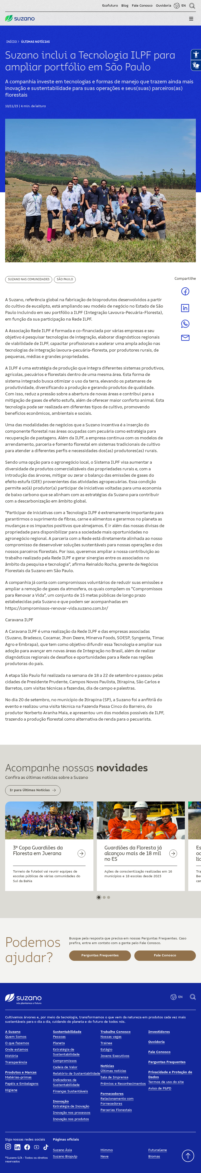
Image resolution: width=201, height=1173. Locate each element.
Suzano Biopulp (65, 1156)
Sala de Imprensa (114, 1077)
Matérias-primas (18, 1077)
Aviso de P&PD (159, 1088)
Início (11, 41)
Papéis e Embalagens (21, 1083)
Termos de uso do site (166, 1082)
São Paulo (65, 279)
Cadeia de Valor (65, 1067)
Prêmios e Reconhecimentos (123, 1083)
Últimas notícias (113, 1071)
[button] (191, 18)
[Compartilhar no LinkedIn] (185, 312)
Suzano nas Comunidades (29, 279)
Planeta (59, 1043)
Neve (104, 1156)
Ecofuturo (110, 5)
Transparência (16, 1062)
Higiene (11, 1090)
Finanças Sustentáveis (70, 1091)
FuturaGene (157, 1150)
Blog (124, 5)
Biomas (154, 1156)
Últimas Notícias (35, 41)
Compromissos (65, 1061)
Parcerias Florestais (116, 1110)
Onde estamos (16, 1049)
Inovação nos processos (71, 1112)
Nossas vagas (111, 1037)
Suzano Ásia (62, 1150)
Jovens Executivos (114, 1056)
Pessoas (59, 1037)
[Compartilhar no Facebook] (185, 295)
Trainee (106, 1043)
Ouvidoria (163, 5)
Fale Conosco (142, 5)
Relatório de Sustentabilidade (76, 1073)
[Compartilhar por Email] (185, 340)
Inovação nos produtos (71, 1119)
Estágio (106, 1049)
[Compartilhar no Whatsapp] (185, 327)
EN (183, 5)
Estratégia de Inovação (71, 1106)
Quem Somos (15, 1037)
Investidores (159, 1032)
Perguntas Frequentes (167, 1062)
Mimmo (106, 1150)
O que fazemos (17, 1043)
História (11, 1056)
